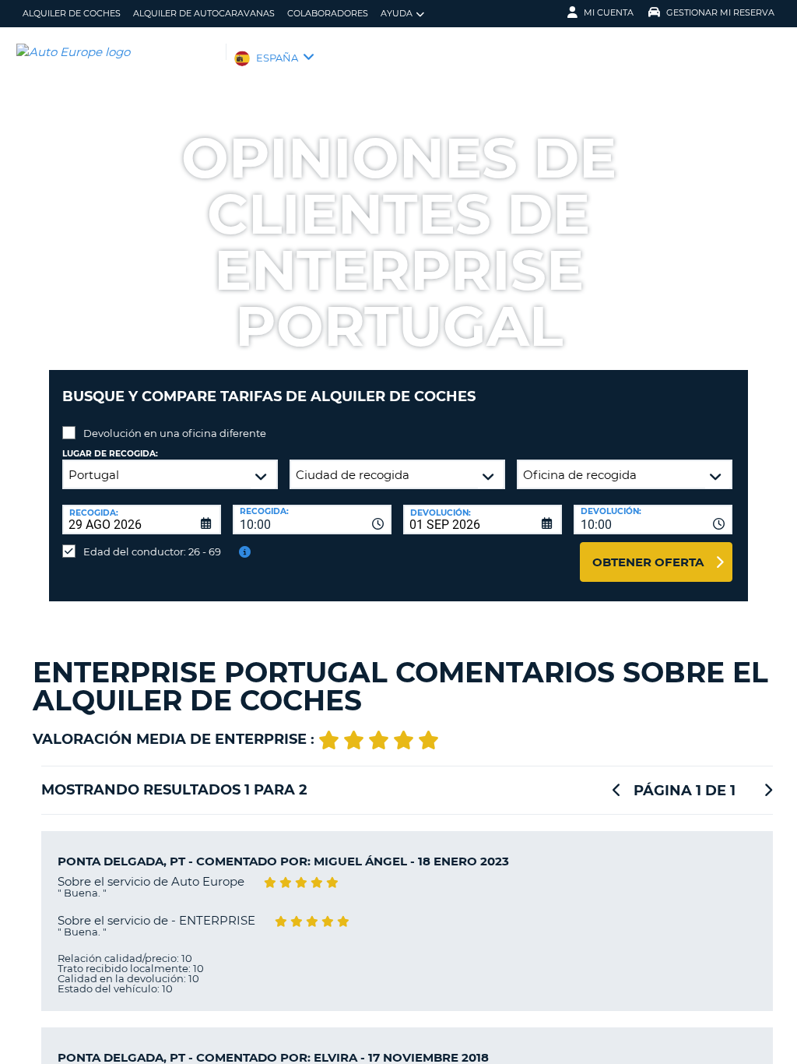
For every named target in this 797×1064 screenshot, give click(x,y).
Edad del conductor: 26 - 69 (152, 551)
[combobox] (312, 519)
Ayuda (397, 13)
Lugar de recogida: (110, 454)
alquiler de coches (72, 13)
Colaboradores (327, 13)
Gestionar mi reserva (720, 12)
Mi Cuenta (609, 12)
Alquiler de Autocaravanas (204, 13)
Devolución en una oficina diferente (174, 433)
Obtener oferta (648, 562)
